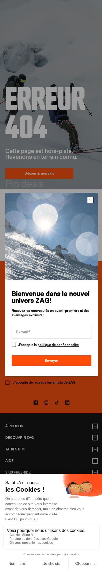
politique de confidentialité (58, 343)
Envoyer (49, 359)
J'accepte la (48, 343)
